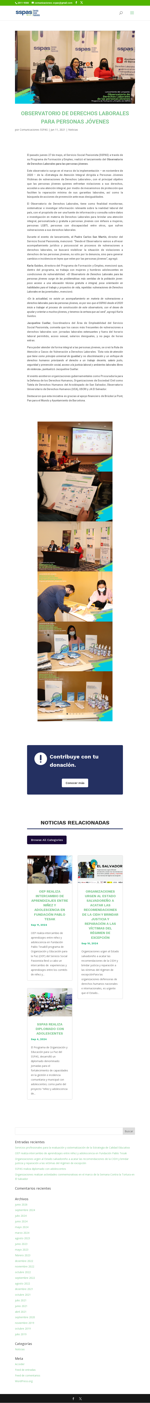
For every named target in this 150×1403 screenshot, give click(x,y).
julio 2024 (21, 1215)
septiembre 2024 (25, 1210)
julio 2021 (21, 1300)
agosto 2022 (22, 1283)
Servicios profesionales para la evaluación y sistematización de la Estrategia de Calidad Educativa (72, 1147)
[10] (75, 719)
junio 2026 (21, 1204)
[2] (75, 619)
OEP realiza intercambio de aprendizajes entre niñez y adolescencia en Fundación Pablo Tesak (49, 905)
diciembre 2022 (24, 1261)
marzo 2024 (22, 1232)
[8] (75, 519)
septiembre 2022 (25, 1278)
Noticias (73, 129)
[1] (75, 669)
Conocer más (75, 783)
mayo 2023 (21, 1249)
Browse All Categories (47, 840)
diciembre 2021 (24, 1289)
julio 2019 (21, 1334)
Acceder (20, 1364)
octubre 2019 (23, 1328)
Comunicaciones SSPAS (34, 129)
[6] (75, 569)
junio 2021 (21, 1306)
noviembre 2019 (24, 1323)
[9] (75, 469)
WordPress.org (24, 1381)
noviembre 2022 (24, 1266)
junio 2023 (21, 1244)
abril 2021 (21, 1311)
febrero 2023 (22, 1255)
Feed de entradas (25, 1369)
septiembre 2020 (25, 1317)
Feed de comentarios (27, 1375)
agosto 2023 (22, 1238)
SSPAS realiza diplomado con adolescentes (50, 1028)
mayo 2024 (21, 1227)
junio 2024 (21, 1221)
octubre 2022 (23, 1272)
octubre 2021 (23, 1294)
